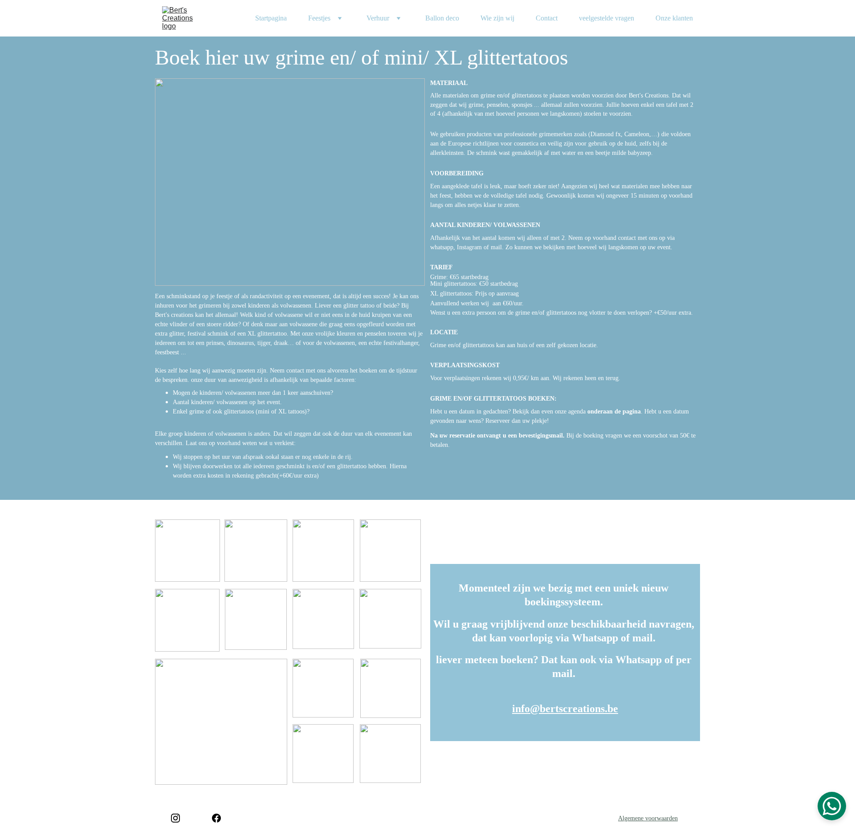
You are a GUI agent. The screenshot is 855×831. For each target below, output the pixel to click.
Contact (547, 18)
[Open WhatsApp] (832, 806)
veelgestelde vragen (606, 18)
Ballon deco (442, 18)
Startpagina (271, 18)
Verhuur (377, 18)
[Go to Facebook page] (216, 818)
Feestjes (319, 18)
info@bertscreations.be (565, 708)
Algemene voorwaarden (648, 818)
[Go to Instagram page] (175, 818)
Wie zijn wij (497, 18)
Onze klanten (674, 18)
